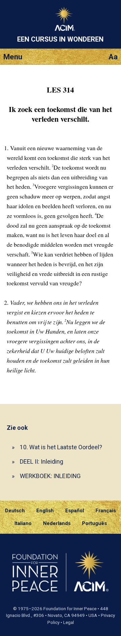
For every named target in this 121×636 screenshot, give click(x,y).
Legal (68, 622)
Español (74, 511)
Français (105, 511)
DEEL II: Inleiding (41, 461)
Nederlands (57, 523)
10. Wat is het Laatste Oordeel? (61, 447)
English (45, 511)
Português (94, 523)
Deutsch (15, 511)
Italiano (23, 523)
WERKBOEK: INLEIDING (50, 475)
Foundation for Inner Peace (69, 608)
